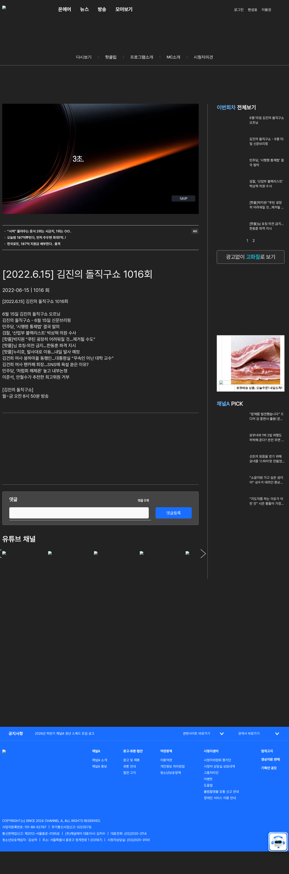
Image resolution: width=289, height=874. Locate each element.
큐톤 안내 (129, 766)
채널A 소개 (99, 760)
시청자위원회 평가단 (217, 760)
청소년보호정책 (170, 773)
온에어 (64, 9)
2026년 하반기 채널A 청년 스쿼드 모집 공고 (64, 734)
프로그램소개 (141, 57)
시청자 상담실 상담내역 (219, 766)
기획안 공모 (269, 768)
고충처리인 (211, 773)
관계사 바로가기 (249, 734)
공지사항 (16, 733)
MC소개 (173, 57)
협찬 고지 (129, 773)
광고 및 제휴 (131, 760)
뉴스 (84, 9)
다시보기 (83, 57)
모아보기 (124, 9)
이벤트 (208, 779)
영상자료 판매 (270, 759)
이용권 (266, 10)
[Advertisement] (165, 448)
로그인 (239, 10)
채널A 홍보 (99, 766)
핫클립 (111, 57)
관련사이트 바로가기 (196, 734)
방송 (102, 9)
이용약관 (166, 760)
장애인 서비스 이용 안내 (220, 798)
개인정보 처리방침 (172, 766)
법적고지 (267, 751)
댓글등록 (173, 513)
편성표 (252, 10)
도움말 (208, 785)
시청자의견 (203, 57)
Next (203, 553)
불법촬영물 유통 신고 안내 (221, 792)
